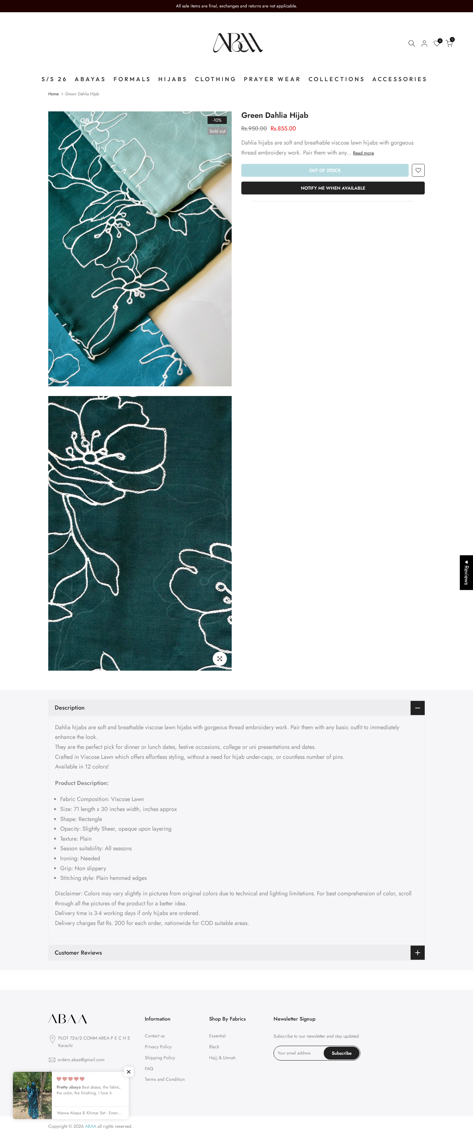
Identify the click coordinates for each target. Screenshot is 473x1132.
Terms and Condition (165, 1079)
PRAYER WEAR (272, 79)
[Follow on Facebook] (51, 1088)
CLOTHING (216, 79)
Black (214, 1046)
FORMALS (132, 79)
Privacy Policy (158, 1046)
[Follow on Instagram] (63, 1088)
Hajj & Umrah (222, 1057)
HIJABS (173, 79)
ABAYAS (90, 79)
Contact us (155, 1036)
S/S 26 (55, 79)
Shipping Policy (160, 1057)
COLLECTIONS (337, 79)
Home (53, 94)
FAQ (149, 1068)
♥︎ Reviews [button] (466, 573)
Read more (363, 153)
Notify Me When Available (333, 188)
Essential (217, 1036)
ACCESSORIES (400, 79)
